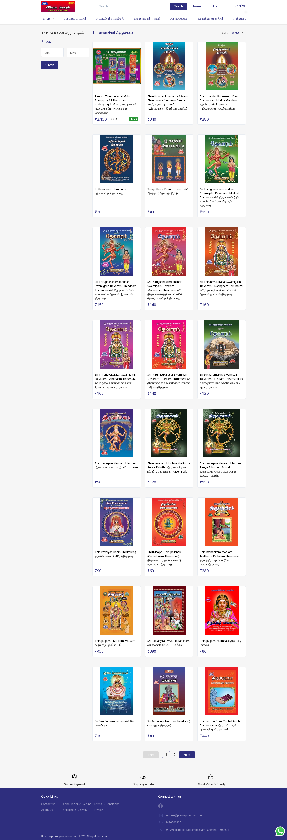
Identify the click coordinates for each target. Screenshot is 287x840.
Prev (151, 755)
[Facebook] (163, 805)
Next (187, 755)
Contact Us (48, 804)
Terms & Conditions (106, 804)
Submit (49, 65)
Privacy (98, 809)
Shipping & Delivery (75, 809)
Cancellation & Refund (77, 804)
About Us (47, 809)
